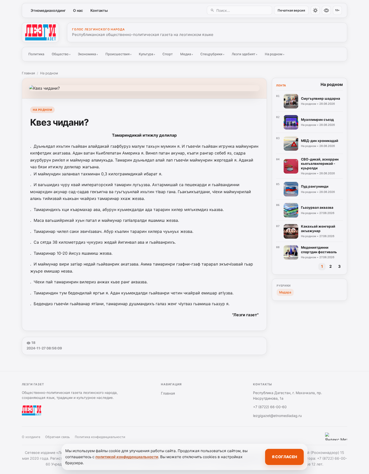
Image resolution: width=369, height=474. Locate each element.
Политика (36, 54)
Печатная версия (291, 10)
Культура (147, 54)
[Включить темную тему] (315, 10)
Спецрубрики (212, 54)
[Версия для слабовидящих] (326, 10)
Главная (28, 73)
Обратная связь (57, 437)
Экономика (88, 54)
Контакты (99, 10)
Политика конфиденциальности (100, 437)
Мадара (285, 292)
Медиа (186, 54)
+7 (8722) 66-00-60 (270, 407)
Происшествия (118, 54)
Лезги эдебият (244, 54)
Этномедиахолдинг (48, 10)
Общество (61, 54)
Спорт (167, 54)
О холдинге (31, 437)
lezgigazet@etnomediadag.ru (277, 415)
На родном (274, 54)
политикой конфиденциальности (126, 456)
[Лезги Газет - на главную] (40, 32)
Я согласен (284, 456)
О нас (78, 10)
